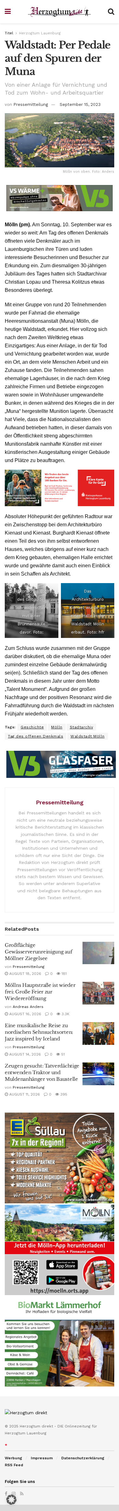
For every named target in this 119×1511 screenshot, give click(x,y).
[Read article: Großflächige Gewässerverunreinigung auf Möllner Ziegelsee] (98, 953)
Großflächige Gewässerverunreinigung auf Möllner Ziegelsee (38, 951)
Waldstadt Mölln (87, 736)
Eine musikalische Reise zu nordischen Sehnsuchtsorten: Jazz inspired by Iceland (39, 1032)
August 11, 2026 (24, 1094)
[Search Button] (111, 11)
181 (63, 973)
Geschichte (32, 727)
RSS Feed (14, 1465)
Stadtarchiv (81, 727)
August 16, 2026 (24, 1014)
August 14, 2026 (24, 1054)
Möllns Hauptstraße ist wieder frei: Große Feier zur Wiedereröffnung (40, 991)
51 (62, 1054)
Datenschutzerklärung (82, 1458)
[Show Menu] (8, 11)
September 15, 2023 (80, 104)
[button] (11, 1499)
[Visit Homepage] (59, 11)
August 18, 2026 (24, 973)
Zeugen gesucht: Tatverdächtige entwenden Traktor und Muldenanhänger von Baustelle (42, 1072)
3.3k (64, 1014)
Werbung (13, 1458)
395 (63, 1094)
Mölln (57, 727)
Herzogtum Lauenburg (40, 33)
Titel (9, 33)
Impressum (42, 1458)
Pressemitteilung (30, 104)
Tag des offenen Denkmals (35, 736)
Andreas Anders (28, 1006)
